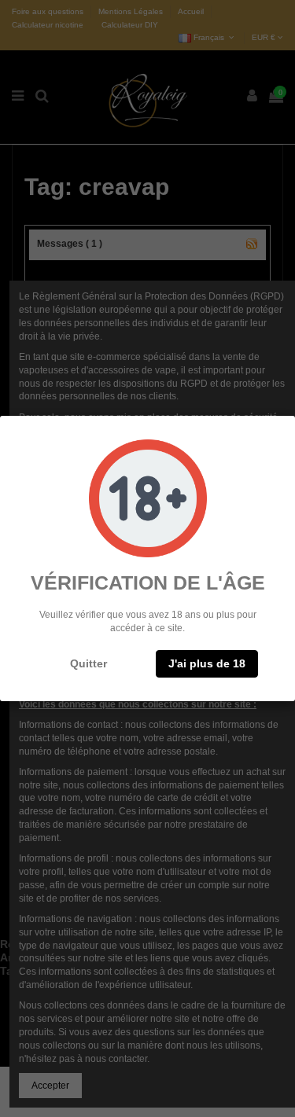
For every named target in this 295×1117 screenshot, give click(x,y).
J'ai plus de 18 (206, 663)
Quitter (88, 663)
